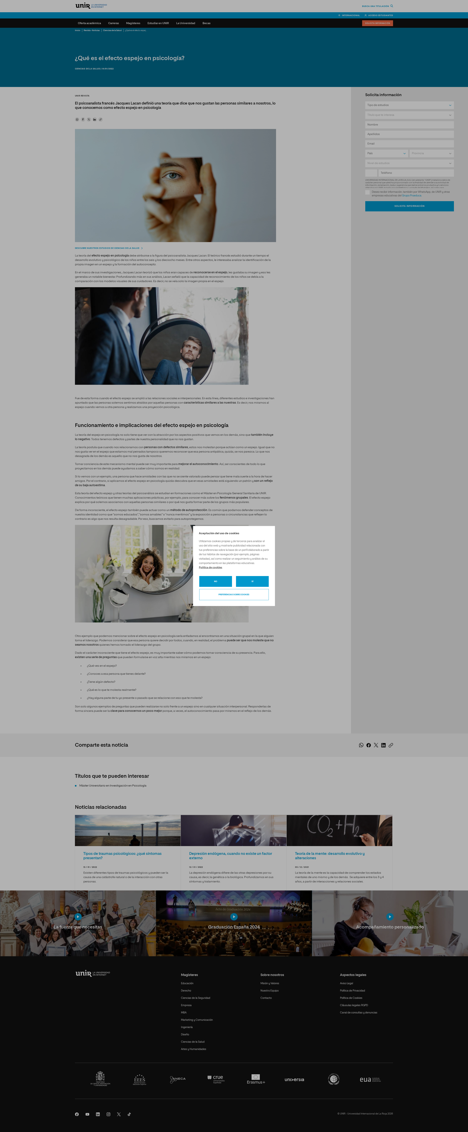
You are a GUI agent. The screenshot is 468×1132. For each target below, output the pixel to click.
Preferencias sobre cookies (233, 595)
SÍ (252, 581)
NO (215, 581)
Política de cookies (210, 567)
